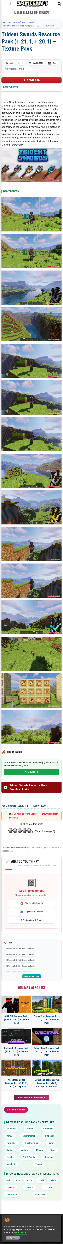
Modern (39, 1150)
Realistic (49, 1157)
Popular (10, 1157)
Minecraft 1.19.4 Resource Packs (21, 948)
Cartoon (29, 1128)
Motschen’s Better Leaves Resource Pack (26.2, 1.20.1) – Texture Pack (47, 1083)
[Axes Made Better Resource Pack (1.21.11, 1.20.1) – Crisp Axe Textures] (16, 1068)
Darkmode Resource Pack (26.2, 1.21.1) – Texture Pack (16, 1051)
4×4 (8, 1180)
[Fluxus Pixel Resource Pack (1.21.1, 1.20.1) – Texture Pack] (47, 1004)
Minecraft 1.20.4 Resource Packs (21, 966)
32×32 (41, 1180)
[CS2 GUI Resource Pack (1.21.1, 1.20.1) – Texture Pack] (16, 1004)
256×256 (29, 1187)
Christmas (48, 1128)
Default (9, 1136)
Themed (39, 1164)
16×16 (29, 1180)
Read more (21, 1232)
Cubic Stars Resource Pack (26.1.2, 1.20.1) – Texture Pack (46, 1051)
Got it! (13, 1238)
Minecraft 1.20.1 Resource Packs (21, 954)
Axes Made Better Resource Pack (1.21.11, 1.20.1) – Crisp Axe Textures (16, 1083)
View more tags (31, 976)
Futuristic (10, 1143)
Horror (51, 1143)
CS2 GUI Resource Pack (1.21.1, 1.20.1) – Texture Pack (16, 1019)
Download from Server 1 (26, 813)
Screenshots (10, 87)
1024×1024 (11, 1194)
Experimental (28, 1136)
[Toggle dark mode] (10, 4)
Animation (11, 1128)
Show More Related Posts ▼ (31, 1097)
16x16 (27, 69)
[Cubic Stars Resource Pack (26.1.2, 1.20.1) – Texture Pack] (47, 1036)
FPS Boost (49, 1136)
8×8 (18, 1180)
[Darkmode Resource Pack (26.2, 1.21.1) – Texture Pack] (16, 1036)
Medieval (25, 1150)
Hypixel (9, 1150)
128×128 (10, 1187)
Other (53, 1150)
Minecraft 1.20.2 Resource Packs (21, 960)
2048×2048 (40, 1194)
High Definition (31, 1143)
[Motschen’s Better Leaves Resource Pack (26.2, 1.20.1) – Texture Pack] (47, 1068)
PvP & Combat (29, 1157)
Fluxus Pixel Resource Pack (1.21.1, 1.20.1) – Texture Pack (47, 1019)
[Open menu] (3, 4)
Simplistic (11, 1164)
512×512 (48, 1187)
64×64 (53, 1180)
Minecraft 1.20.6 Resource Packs (21, 972)
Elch (54, 63)
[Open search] (59, 4)
